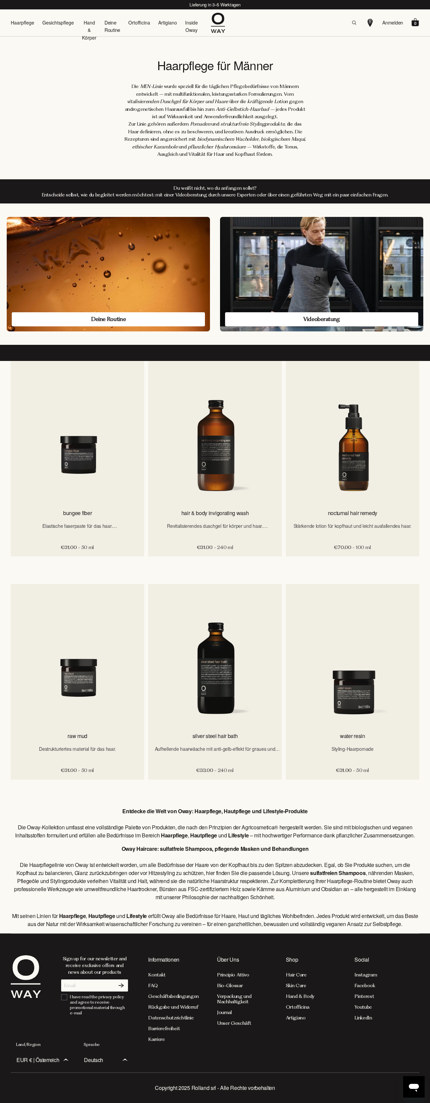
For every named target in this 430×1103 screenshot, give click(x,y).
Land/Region (28, 1044)
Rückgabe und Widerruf (173, 1007)
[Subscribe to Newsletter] (121, 985)
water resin (352, 736)
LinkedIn (363, 1017)
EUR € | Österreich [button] (37, 1060)
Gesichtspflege (58, 22)
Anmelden (392, 22)
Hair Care (296, 974)
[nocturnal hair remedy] (352, 432)
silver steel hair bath (215, 736)
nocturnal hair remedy (352, 513)
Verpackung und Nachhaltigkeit (234, 999)
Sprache (92, 1044)
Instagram (365, 974)
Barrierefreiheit (164, 1028)
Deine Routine (112, 26)
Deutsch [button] (93, 1060)
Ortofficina (139, 22)
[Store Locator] (370, 23)
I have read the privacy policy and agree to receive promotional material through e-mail (97, 1004)
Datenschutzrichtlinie (171, 1017)
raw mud (77, 736)
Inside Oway (191, 26)
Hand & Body (300, 996)
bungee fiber (77, 513)
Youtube (363, 1007)
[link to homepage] (26, 998)
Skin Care (296, 985)
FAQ (153, 985)
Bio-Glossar (230, 985)
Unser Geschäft (234, 1023)
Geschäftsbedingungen (173, 996)
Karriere (156, 1039)
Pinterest (364, 996)
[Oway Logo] (218, 23)
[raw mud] (77, 655)
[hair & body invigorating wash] (215, 432)
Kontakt (157, 974)
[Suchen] (354, 23)
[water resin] (352, 655)
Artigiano (167, 22)
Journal (224, 1012)
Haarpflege (22, 22)
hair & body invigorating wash (215, 513)
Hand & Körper (89, 30)
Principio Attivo (233, 974)
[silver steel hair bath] (215, 655)
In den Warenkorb (214, 563)
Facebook (364, 985)
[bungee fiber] (77, 432)
